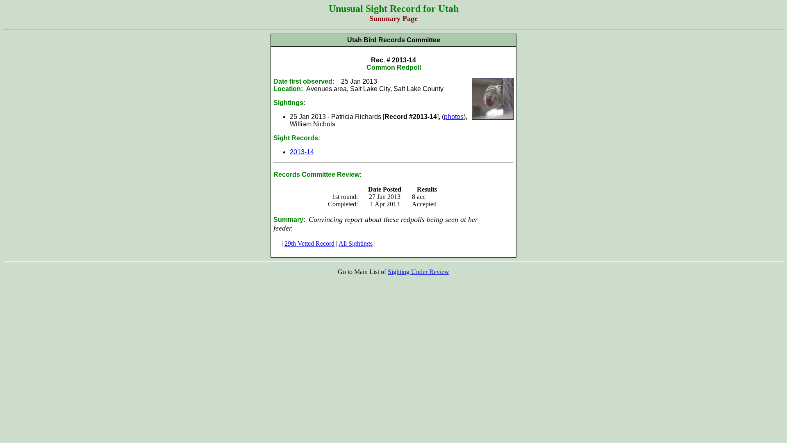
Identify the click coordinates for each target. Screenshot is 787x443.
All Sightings (356, 243)
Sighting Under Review (418, 271)
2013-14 (302, 151)
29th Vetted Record (309, 243)
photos (454, 116)
